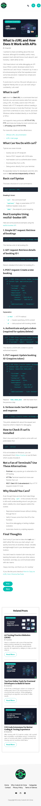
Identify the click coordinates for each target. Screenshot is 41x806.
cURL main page (12, 138)
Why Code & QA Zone (19, 785)
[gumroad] (25, 793)
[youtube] (16, 793)
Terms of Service (31, 787)
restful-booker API (9, 225)
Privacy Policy (18, 787)
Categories (33, 785)
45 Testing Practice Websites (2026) (17, 636)
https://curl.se (21, 455)
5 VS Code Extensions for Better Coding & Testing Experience (18, 728)
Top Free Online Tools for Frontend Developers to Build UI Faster (19, 682)
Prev (8, 584)
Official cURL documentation (16, 135)
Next (8, 589)
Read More (10, 654)
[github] (20, 793)
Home (6, 785)
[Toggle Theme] (28, 5)
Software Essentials (13, 22)
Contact (8, 787)
